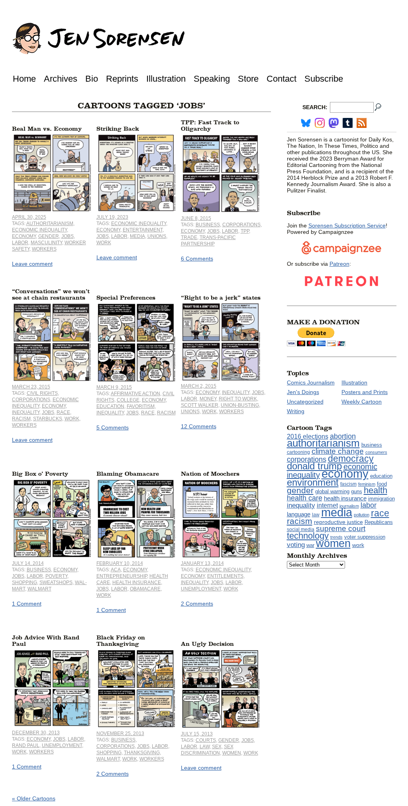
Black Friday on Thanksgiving (120, 640)
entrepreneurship (121, 576)
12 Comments (198, 426)
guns (356, 491)
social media (300, 529)
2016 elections (307, 436)
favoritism (141, 406)
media (137, 236)
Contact (281, 79)
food (382, 484)
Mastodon (334, 123)
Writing (295, 411)
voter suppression (364, 537)
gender (48, 236)
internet (327, 505)
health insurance (136, 582)
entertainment (143, 230)
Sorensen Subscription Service (347, 225)
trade (189, 237)
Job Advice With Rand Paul (45, 640)
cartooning (298, 452)
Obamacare (145, 589)
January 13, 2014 (202, 563)
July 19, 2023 (112, 217)
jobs (67, 236)
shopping (24, 582)
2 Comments (197, 603)
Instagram (320, 123)
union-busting (240, 405)
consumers (376, 452)
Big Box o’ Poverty (40, 474)
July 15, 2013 (197, 734)
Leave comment (32, 264)
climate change (338, 451)
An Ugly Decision (207, 644)
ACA (116, 570)
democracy (351, 458)
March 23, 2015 (31, 387)
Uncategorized (305, 401)
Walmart (39, 589)
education (110, 406)
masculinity (46, 242)
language (298, 514)
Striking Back (117, 129)
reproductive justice (338, 522)
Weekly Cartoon (361, 401)
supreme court (340, 528)
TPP (245, 231)
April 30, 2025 (29, 217)
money (208, 399)
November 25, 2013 (120, 733)
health (375, 490)
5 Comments (112, 427)
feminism (366, 484)
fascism (348, 484)
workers (44, 249)
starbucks (47, 419)
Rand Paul (25, 745)
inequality (25, 412)
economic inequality (39, 230)
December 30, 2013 (36, 732)
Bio (91, 79)
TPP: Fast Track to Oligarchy (210, 125)
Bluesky (306, 123)
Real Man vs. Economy (47, 129)
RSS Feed (362, 123)
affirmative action (135, 393)
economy (24, 236)
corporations (241, 224)
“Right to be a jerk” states (221, 297)
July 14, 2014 (28, 563)
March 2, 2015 (198, 386)
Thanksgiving (142, 752)
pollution (361, 514)
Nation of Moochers (210, 474)
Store (248, 79)
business (208, 224)
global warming (332, 491)
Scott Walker (199, 405)
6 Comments (197, 258)
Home (24, 79)
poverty (56, 576)
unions (156, 236)
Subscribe (323, 79)
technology (308, 536)
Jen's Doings (303, 392)
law (205, 746)
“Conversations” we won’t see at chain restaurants (51, 294)
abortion (343, 436)
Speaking (212, 79)
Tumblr (348, 123)
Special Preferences (125, 297)
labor (20, 242)
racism (21, 419)
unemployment (201, 589)
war (310, 545)
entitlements (225, 576)
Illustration (166, 79)
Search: (315, 107)
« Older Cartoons (33, 798)
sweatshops (56, 582)
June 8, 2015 (196, 218)
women (231, 753)
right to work (238, 399)
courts (206, 740)
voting (296, 545)
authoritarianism (49, 223)
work (103, 242)
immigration (381, 499)
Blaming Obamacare (127, 474)
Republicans (379, 522)
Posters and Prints (364, 392)
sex (217, 746)
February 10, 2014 (119, 563)
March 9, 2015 (114, 387)
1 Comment (26, 603)
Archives (60, 79)
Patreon (339, 264)
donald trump (314, 466)
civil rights (42, 393)
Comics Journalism (311, 382)
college (128, 400)
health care (304, 498)
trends (336, 537)
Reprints (122, 79)
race (63, 412)
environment (313, 482)
